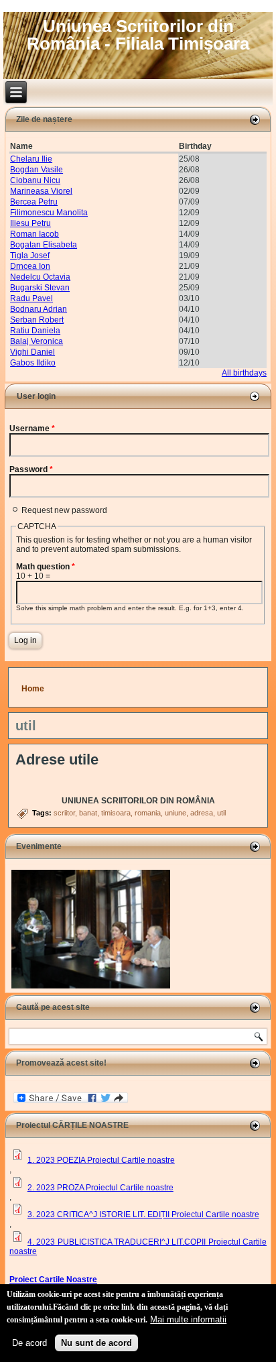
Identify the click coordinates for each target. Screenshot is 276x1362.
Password (31, 469)
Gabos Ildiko (33, 362)
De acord (29, 1343)
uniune (175, 813)
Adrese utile (56, 759)
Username (32, 428)
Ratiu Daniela (35, 330)
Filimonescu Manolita (49, 212)
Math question (45, 566)
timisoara (116, 813)
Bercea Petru (34, 202)
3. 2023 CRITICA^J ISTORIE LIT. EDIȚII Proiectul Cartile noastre (143, 1214)
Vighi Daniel (32, 352)
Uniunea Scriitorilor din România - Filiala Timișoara (138, 35)
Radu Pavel (31, 298)
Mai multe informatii (188, 1319)
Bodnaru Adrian (38, 309)
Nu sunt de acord (96, 1343)
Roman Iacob (34, 234)
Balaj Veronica (36, 341)
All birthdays (244, 373)
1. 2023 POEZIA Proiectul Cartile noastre (101, 1160)
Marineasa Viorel (41, 191)
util (221, 813)
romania (148, 813)
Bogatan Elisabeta (43, 244)
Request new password (64, 510)
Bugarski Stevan (40, 287)
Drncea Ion (30, 266)
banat (88, 813)
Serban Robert (37, 320)
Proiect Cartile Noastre (53, 1279)
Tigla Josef (30, 255)
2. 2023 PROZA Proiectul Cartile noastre (100, 1187)
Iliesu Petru (30, 223)
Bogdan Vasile (36, 169)
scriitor (64, 813)
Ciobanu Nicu (35, 180)
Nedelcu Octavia (40, 277)
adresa (201, 813)
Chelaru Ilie (31, 159)
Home (32, 688)
